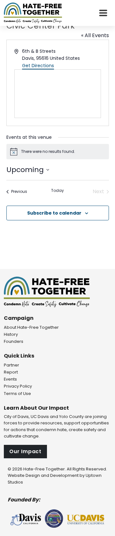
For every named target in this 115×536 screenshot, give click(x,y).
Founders (13, 341)
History (11, 334)
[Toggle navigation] (103, 13)
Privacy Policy (18, 386)
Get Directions (38, 65)
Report (11, 372)
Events (10, 379)
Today (57, 190)
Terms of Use (17, 393)
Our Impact (25, 451)
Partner (11, 365)
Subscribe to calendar (54, 213)
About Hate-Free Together (31, 327)
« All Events (95, 35)
